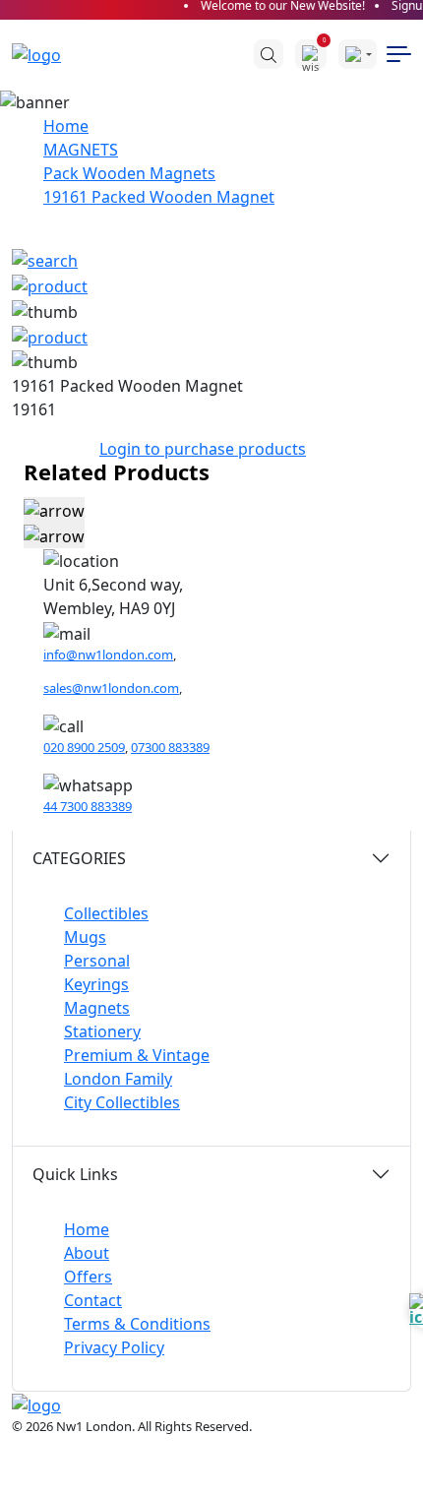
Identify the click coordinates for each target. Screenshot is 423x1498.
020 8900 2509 (84, 747)
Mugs (85, 937)
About (86, 1253)
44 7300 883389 (87, 806)
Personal (97, 960)
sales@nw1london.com (111, 688)
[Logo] (46, 54)
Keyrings (96, 984)
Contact (93, 1300)
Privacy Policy (114, 1347)
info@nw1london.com (108, 654)
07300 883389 (170, 747)
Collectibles (106, 913)
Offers (88, 1276)
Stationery (102, 1031)
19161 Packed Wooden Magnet (158, 197)
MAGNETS (80, 149)
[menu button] (399, 54)
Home (66, 126)
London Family (118, 1079)
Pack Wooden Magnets (129, 173)
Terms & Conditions (137, 1324)
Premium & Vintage (137, 1055)
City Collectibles (122, 1102)
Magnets (97, 1008)
